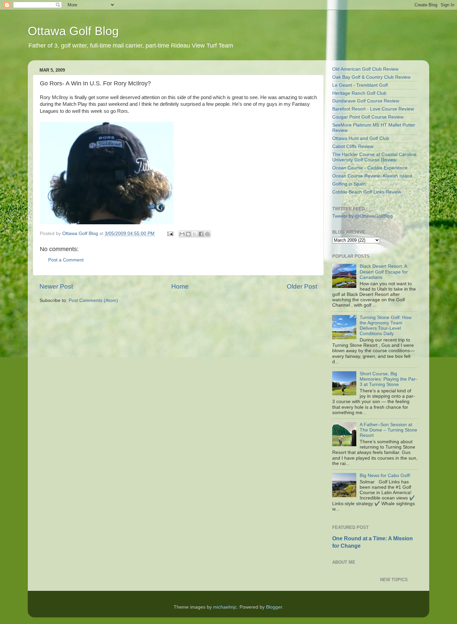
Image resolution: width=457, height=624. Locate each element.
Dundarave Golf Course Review (365, 100)
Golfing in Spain (349, 183)
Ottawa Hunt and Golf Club (360, 138)
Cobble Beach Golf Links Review (366, 191)
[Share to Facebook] (201, 234)
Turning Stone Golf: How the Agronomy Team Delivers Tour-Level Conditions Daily (386, 325)
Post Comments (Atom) (93, 300)
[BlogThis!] (188, 234)
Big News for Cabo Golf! (385, 475)
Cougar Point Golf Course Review (367, 117)
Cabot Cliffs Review (352, 146)
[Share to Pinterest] (207, 234)
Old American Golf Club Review (365, 69)
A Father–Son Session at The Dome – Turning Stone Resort (388, 430)
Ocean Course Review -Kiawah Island (372, 175)
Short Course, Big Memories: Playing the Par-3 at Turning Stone (388, 379)
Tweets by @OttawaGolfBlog (362, 216)
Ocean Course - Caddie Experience (369, 167)
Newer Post (56, 286)
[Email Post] (170, 233)
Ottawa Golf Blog (73, 31)
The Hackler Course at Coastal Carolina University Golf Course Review (374, 157)
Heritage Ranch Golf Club (359, 93)
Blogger (274, 607)
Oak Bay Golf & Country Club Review (371, 77)
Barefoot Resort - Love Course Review (373, 108)
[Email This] (182, 234)
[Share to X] (194, 234)
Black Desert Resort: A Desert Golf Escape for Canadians (384, 272)
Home (180, 286)
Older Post (302, 286)
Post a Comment (66, 259)
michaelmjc (225, 607)
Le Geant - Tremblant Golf (360, 85)
